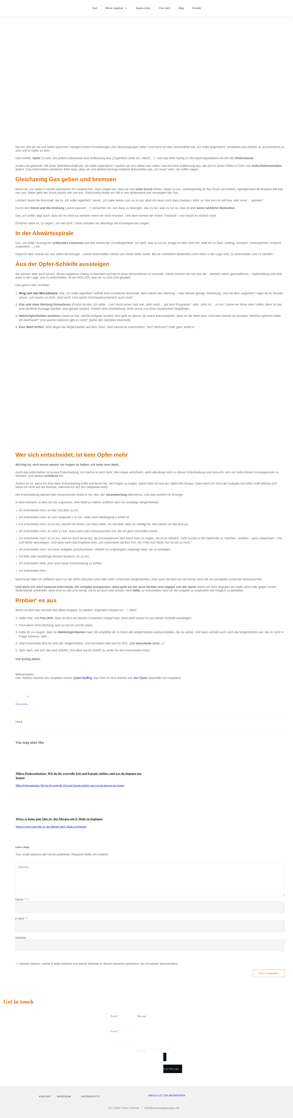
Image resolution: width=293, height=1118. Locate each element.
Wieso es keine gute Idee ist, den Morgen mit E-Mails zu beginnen (59, 819)
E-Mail (21, 918)
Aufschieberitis (91, 122)
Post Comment (268, 973)
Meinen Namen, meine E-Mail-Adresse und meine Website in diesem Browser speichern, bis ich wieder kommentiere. (98, 963)
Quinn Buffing (82, 678)
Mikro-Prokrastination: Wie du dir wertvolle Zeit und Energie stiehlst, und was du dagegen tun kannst (70, 785)
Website (20, 937)
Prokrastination (115, 122)
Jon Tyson (140, 678)
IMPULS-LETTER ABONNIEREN (166, 1095)
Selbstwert (136, 122)
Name (22, 899)
